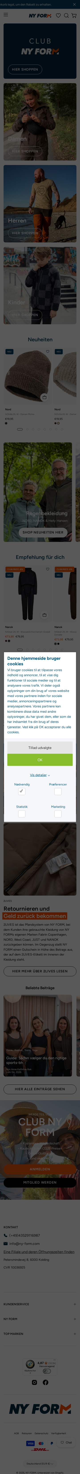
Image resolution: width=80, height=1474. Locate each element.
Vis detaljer (38, 775)
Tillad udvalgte (40, 747)
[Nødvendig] (21, 791)
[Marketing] (58, 813)
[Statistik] (21, 813)
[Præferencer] (58, 791)
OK (40, 760)
